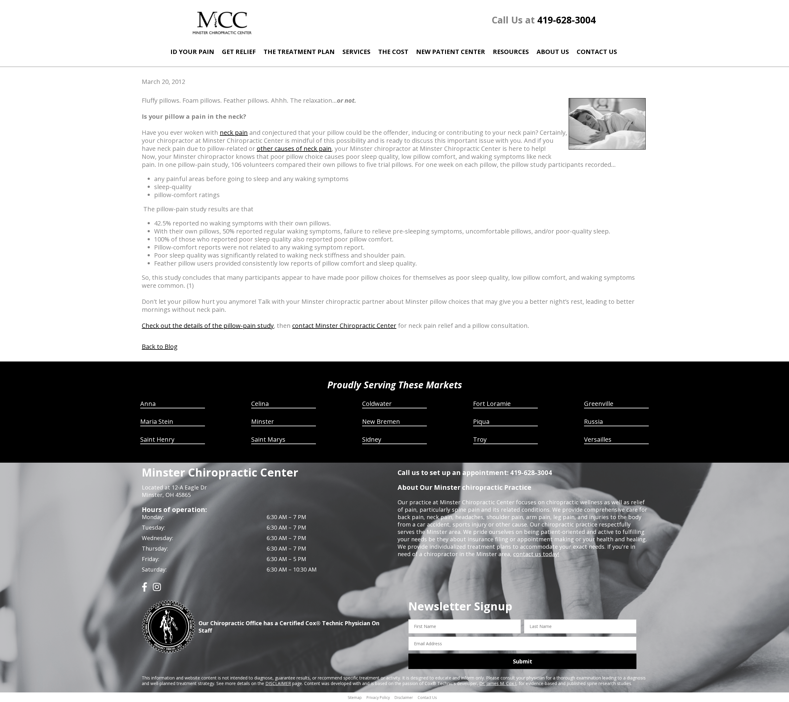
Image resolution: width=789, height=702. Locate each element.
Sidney (371, 439)
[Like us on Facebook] (144, 589)
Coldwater (377, 403)
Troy (480, 439)
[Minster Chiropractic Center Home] (222, 23)
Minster (262, 421)
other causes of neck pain (294, 148)
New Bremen (381, 421)
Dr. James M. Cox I (497, 683)
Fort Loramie (492, 403)
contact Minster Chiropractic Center (344, 325)
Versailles (597, 439)
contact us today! (536, 554)
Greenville (598, 403)
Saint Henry (157, 439)
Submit (522, 661)
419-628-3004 (566, 20)
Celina (260, 403)
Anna (148, 403)
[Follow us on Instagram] (156, 589)
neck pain (234, 132)
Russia (593, 421)
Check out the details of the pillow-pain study (208, 325)
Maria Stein (156, 421)
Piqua (481, 421)
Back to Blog (160, 347)
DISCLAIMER (278, 683)
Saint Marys (268, 439)
